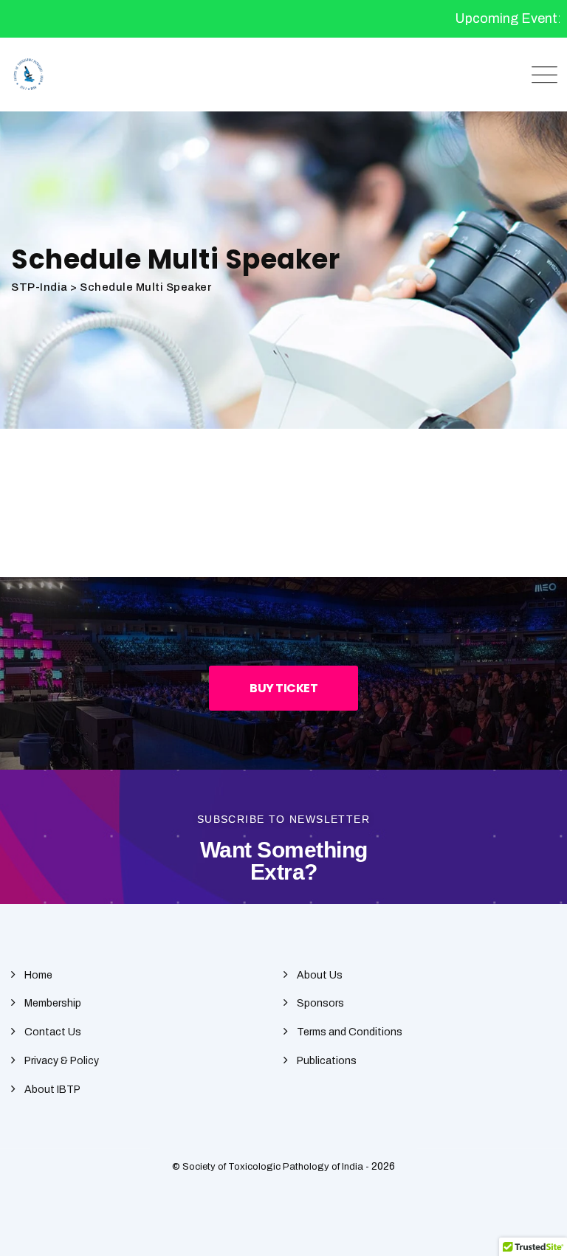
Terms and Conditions (349, 1032)
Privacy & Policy (61, 1060)
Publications (327, 1060)
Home (38, 975)
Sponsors (320, 1003)
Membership (52, 1003)
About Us (320, 975)
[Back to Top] (535, 1232)
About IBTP (52, 1089)
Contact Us (52, 1032)
